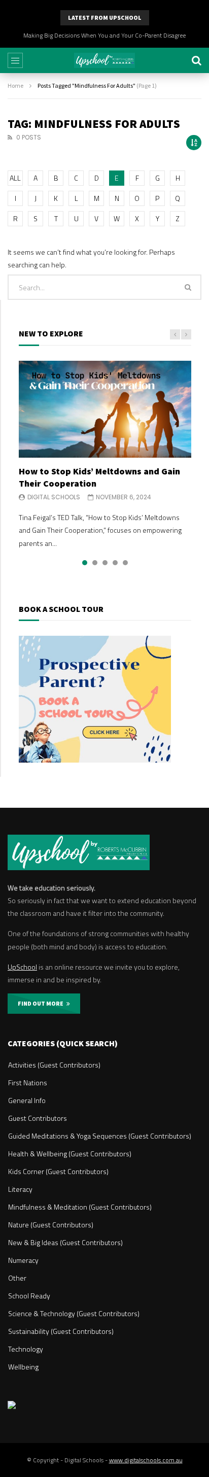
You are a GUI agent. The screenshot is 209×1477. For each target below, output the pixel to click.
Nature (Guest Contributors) (50, 1224)
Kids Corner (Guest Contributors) (58, 1171)
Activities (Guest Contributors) (54, 1064)
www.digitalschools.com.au (146, 1460)
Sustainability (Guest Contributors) (61, 1331)
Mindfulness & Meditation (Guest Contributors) (80, 1206)
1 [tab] (84, 562)
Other (17, 1278)
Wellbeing (23, 1366)
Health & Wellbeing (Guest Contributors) (69, 1153)
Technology (25, 1349)
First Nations (27, 1082)
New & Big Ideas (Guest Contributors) (65, 1242)
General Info (27, 1100)
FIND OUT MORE (42, 1003)
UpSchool (22, 966)
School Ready (29, 1295)
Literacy (20, 1189)
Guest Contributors (37, 1118)
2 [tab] (94, 562)
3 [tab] (105, 562)
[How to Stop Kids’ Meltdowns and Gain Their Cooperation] (105, 409)
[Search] (196, 60)
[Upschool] (104, 60)
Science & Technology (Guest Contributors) (74, 1313)
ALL (15, 178)
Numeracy (23, 1260)
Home (15, 85)
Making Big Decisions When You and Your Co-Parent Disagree (104, 35)
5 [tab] (125, 562)
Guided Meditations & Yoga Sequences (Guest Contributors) (99, 1135)
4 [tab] (115, 562)
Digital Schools (53, 497)
